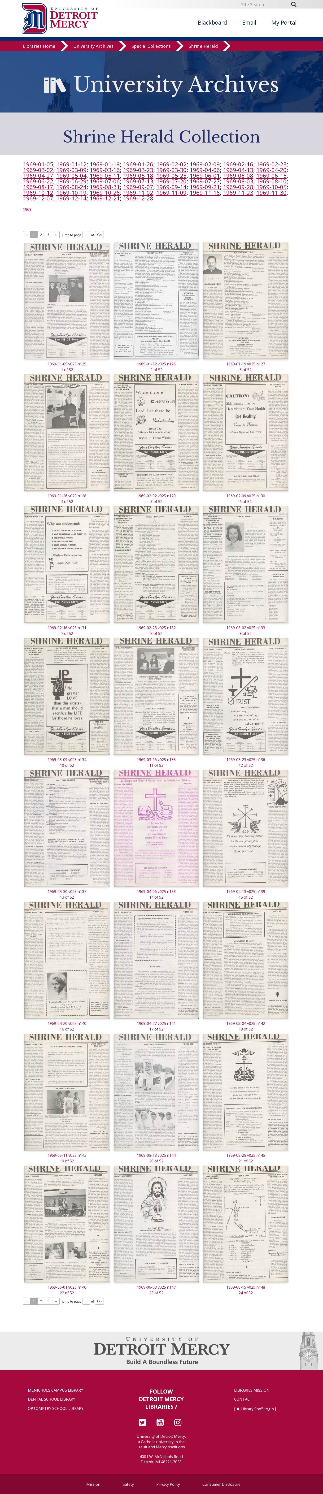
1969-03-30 (171, 170)
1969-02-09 (205, 164)
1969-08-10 (271, 181)
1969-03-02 (38, 170)
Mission (93, 1484)
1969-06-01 (205, 175)
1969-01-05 (38, 164)
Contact (243, 1399)
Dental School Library (51, 1399)
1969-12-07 (38, 198)
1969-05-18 (138, 175)
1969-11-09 (171, 192)
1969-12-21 (105, 198)
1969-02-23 (271, 164)
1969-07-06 (105, 181)
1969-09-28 (238, 187)
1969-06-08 (238, 175)
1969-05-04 (71, 175)
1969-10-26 (105, 192)
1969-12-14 (71, 198)
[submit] (295, 4)
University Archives (93, 46)
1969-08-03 (238, 181)
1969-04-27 (38, 175)
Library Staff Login (257, 1409)
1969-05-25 (171, 175)
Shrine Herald (203, 46)
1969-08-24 (71, 187)
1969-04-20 (271, 170)
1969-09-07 (138, 187)
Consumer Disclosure (221, 1484)
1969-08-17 (38, 187)
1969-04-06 (205, 170)
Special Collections (151, 46)
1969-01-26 (138, 164)
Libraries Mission (252, 1390)
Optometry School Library (55, 1408)
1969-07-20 (171, 181)
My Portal (284, 22)
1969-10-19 (71, 192)
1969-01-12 (71, 164)
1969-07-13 (138, 181)
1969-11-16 (205, 192)
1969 (27, 209)
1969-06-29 (71, 181)
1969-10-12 (38, 192)
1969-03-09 (71, 170)
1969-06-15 (271, 175)
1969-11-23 (238, 192)
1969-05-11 (105, 175)
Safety (128, 1484)
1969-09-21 (205, 187)
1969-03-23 (138, 170)
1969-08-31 (105, 187)
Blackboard (212, 22)
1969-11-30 (271, 192)
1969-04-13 (238, 170)
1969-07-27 (205, 181)
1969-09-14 (171, 187)
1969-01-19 (105, 164)
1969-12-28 (138, 198)
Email (249, 22)
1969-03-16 (105, 170)
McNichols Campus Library (55, 1390)
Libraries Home (39, 46)
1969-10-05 (271, 187)
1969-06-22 (38, 181)
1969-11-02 (138, 192)
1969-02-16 (238, 164)
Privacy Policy (168, 1484)
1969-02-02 (171, 164)
